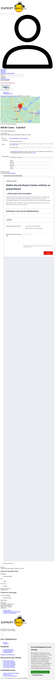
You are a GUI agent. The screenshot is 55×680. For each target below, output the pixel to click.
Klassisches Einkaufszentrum (10, 613)
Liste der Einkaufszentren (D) (10, 675)
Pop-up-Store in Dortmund (9, 664)
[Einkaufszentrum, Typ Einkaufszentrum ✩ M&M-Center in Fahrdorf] (20, 122)
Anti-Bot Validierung (5, 85)
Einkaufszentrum (7, 610)
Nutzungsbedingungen (8, 649)
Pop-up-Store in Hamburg (9, 662)
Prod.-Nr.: (3, 124)
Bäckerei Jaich (15, 143)
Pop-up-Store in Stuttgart (9, 667)
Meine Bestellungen (7, 93)
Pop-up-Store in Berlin (8, 660)
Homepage (3, 96)
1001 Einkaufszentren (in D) (12, 96)
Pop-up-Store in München (9, 663)
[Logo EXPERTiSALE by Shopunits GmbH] (14, 12)
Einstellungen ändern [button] (37, 675)
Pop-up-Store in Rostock (9, 665)
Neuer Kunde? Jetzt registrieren (8, 73)
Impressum (5, 643)
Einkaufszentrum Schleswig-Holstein (11, 611)
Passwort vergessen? (5, 79)
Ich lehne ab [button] (45, 672)
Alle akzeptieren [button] (36, 672)
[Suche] (14, 14)
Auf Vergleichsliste (11, 173)
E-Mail (2, 74)
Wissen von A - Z (7, 674)
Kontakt (5, 642)
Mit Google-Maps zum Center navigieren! (18, 138)
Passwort (3, 76)
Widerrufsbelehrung (7, 652)
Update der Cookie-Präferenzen (8, 654)
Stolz (34, 152)
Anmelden (3, 77)
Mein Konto (6, 92)
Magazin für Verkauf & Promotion (11, 673)
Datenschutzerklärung (8, 651)
